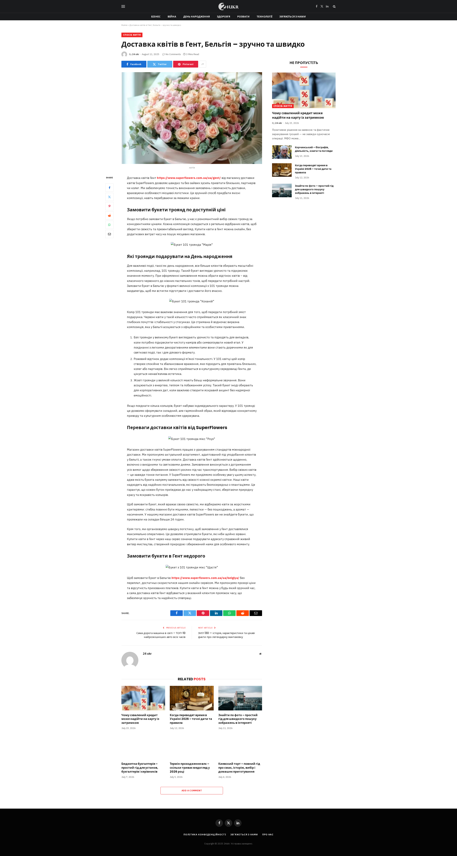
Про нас (267, 834)
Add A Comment (192, 790)
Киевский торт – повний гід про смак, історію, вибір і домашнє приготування (239, 768)
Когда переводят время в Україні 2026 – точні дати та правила (191, 719)
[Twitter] (109, 197)
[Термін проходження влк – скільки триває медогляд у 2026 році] (192, 746)
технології (264, 16)
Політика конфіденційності (205, 834)
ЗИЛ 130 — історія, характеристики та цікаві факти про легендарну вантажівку (226, 635)
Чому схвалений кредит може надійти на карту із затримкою (140, 719)
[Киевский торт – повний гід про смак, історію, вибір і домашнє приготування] (240, 746)
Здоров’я (223, 16)
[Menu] (123, 6)
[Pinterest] (109, 206)
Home (124, 25)
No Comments (173, 54)
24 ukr (135, 54)
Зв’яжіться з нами (292, 16)
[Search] (334, 6)
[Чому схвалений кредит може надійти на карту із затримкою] (143, 698)
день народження (196, 16)
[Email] (109, 234)
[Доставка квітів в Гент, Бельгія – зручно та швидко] (191, 118)
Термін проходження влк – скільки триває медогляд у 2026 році (190, 768)
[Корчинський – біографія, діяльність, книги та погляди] (282, 152)
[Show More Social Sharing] (202, 64)
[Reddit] (109, 216)
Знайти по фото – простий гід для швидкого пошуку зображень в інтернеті (238, 719)
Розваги (243, 16)
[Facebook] (109, 188)
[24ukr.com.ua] (228, 6)
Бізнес (155, 16)
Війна (172, 16)
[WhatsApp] (109, 225)
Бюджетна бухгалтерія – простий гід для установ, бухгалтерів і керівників (139, 768)
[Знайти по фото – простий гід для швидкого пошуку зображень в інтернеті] (240, 698)
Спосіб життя (132, 34)
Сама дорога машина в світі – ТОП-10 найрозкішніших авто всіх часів (160, 635)
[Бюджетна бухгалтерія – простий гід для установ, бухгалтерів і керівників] (143, 746)
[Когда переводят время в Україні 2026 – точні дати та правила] (192, 698)
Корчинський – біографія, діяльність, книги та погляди (314, 149)
